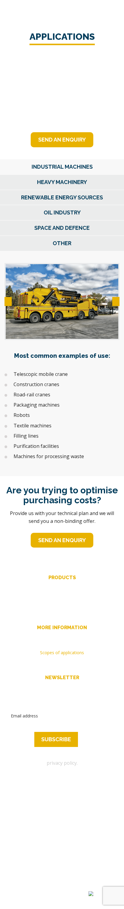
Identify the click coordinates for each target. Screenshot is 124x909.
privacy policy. (62, 763)
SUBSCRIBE (56, 739)
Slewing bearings (62, 587)
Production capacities (62, 636)
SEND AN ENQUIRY (62, 139)
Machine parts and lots (62, 611)
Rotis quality (62, 645)
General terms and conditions (62, 661)
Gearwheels (62, 595)
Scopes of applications (62, 652)
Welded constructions (62, 602)
